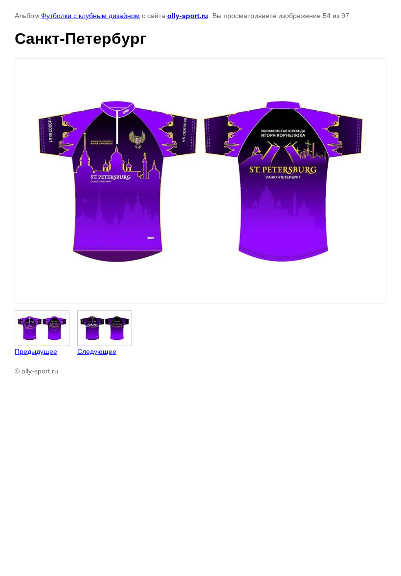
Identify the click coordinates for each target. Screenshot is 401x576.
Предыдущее (36, 351)
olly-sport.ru (187, 16)
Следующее (96, 351)
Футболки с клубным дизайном (90, 16)
